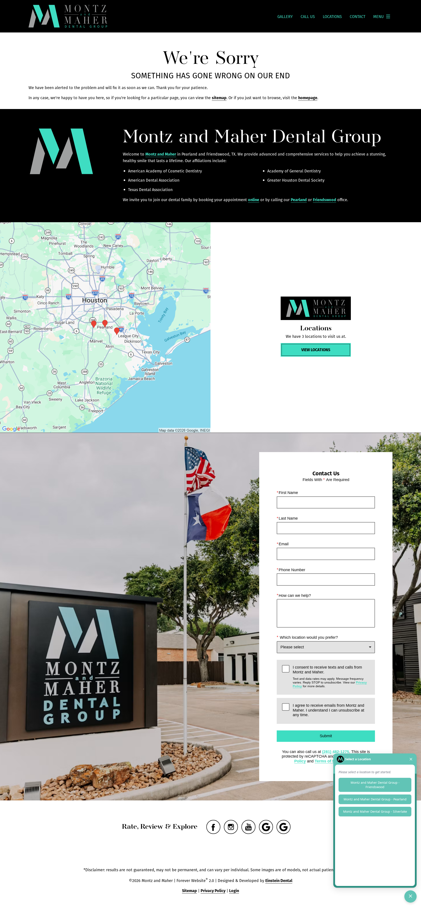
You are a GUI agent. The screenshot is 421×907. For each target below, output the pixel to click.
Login (234, 890)
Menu (378, 16)
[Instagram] (231, 827)
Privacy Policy (213, 890)
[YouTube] (248, 827)
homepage (307, 97)
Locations (332, 16)
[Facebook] (213, 827)
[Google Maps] (266, 827)
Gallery (285, 16)
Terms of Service (330, 761)
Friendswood (324, 199)
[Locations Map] (105, 327)
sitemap (219, 97)
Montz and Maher (160, 154)
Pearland (299, 199)
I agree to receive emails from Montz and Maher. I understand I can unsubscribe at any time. (328, 710)
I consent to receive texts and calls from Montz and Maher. (330, 676)
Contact (357, 16)
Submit (326, 736)
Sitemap (189, 890)
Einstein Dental (278, 880)
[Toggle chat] (410, 896)
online (253, 199)
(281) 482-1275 (335, 752)
